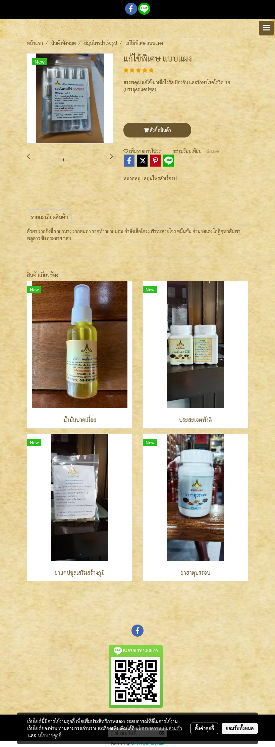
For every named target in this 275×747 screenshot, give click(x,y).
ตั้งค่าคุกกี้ (204, 728)
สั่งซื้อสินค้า (160, 130)
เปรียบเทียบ (190, 151)
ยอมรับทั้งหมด (240, 728)
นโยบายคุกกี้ (49, 735)
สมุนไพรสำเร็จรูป (160, 178)
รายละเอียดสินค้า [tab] (49, 216)
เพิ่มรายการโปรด (144, 151)
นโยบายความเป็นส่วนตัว (158, 728)
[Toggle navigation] (266, 28)
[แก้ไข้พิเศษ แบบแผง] (70, 99)
